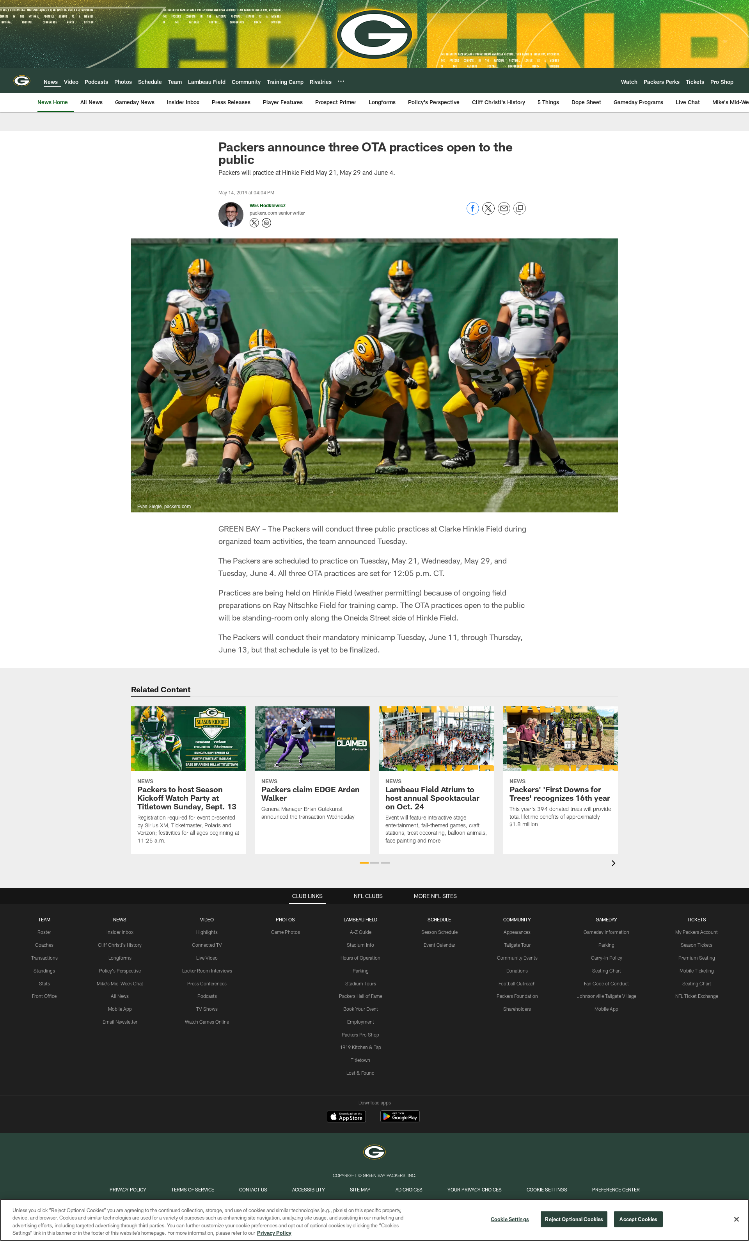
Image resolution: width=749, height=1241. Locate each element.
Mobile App (120, 1009)
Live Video (207, 957)
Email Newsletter (120, 1021)
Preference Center (616, 1189)
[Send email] (504, 212)
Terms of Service (192, 1189)
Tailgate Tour (517, 945)
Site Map (360, 1189)
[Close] (736, 1219)
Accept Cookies (638, 1219)
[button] (364, 863)
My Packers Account (696, 932)
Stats (44, 983)
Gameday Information (606, 932)
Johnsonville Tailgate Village (606, 996)
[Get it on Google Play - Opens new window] (400, 1120)
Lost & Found (360, 1073)
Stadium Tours (360, 983)
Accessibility (308, 1189)
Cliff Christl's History (120, 945)
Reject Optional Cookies (574, 1219)
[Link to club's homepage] (21, 80)
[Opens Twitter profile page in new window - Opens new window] (254, 223)
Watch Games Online (207, 1021)
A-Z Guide (360, 932)
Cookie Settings (547, 1189)
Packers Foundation (517, 996)
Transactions (44, 957)
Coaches (44, 945)
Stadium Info (360, 945)
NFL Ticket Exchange (696, 996)
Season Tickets (696, 945)
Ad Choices (409, 1189)
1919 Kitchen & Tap (360, 1047)
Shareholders (517, 1009)
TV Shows (207, 1009)
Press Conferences (207, 983)
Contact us (253, 1189)
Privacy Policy (128, 1189)
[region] (374, 1220)
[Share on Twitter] (488, 212)
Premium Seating (696, 957)
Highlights (207, 932)
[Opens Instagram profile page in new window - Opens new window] (266, 223)
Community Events (517, 957)
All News (120, 996)
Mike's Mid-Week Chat (120, 983)
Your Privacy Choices (474, 1189)
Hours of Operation (360, 957)
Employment (360, 1021)
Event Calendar (439, 945)
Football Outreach (517, 983)
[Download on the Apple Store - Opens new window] (346, 1117)
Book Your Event (360, 1009)
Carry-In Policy (606, 957)
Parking (361, 970)
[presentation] (615, 864)
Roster (44, 932)
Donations (517, 970)
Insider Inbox (119, 932)
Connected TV (207, 945)
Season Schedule (439, 932)
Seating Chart (606, 970)
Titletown (360, 1060)
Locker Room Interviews (207, 970)
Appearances (517, 932)
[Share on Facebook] (473, 212)
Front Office (44, 996)
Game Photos (285, 932)
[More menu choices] (341, 81)
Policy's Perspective (120, 970)
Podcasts (207, 996)
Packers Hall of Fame (360, 996)
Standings (44, 970)
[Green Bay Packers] (374, 1153)
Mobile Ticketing (697, 970)
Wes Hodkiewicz (268, 205)
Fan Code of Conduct (606, 983)
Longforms (119, 957)
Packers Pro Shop (360, 1034)
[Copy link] (519, 208)
